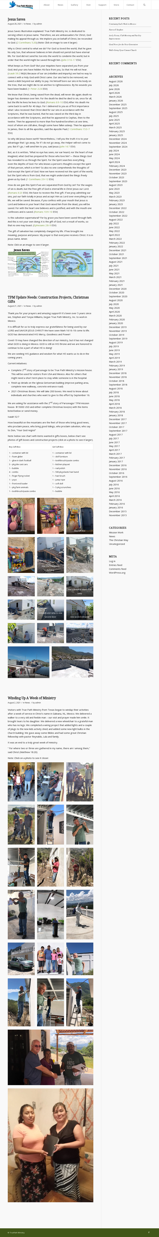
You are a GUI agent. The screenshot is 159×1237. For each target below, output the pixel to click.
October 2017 (116, 426)
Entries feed (115, 565)
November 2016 (118, 469)
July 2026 (114, 85)
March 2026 (115, 96)
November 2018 (118, 377)
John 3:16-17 (69, 59)
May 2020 (114, 307)
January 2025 (116, 135)
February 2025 (117, 131)
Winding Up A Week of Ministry (32, 698)
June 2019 (114, 350)
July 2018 (114, 392)
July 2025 (114, 115)
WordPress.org (117, 572)
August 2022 (116, 219)
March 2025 (115, 127)
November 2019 (118, 330)
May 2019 (114, 353)
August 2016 (116, 480)
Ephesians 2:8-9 (42, 225)
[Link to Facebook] (149, 1232)
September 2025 (118, 108)
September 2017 (118, 430)
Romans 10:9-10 (43, 211)
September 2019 (118, 338)
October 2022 (116, 211)
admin (39, 23)
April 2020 (114, 311)
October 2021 (116, 254)
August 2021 (116, 261)
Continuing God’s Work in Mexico (122, 23)
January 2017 (116, 461)
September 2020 (118, 296)
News (28, 23)
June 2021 (114, 269)
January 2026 (116, 100)
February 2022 (117, 242)
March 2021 (115, 277)
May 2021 (114, 273)
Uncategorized (117, 543)
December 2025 (118, 104)
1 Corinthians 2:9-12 (37, 179)
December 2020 (118, 288)
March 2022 (115, 238)
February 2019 (117, 365)
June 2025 (114, 119)
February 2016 (117, 503)
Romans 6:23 (16, 192)
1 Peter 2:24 (35, 88)
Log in (112, 561)
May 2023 (114, 192)
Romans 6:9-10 (55, 102)
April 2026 (114, 92)
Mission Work (116, 532)
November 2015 (118, 515)
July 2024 (114, 150)
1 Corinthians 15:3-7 (79, 129)
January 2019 (116, 369)
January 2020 (116, 323)
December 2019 (118, 327)
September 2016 (118, 476)
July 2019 (114, 346)
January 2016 (116, 507)
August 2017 (116, 434)
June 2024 (114, 154)
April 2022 (114, 234)
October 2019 (116, 334)
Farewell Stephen (116, 29)
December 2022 (118, 208)
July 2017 (114, 438)
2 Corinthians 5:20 (26, 42)
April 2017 (114, 449)
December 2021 (118, 250)
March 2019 (115, 361)
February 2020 (117, 319)
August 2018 (116, 388)
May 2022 (114, 231)
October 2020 (116, 292)
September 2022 (118, 215)
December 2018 (118, 373)
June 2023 (114, 188)
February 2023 (117, 200)
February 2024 (117, 165)
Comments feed (117, 568)
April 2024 (114, 162)
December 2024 (118, 138)
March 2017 (115, 453)
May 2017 (114, 446)
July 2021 (114, 265)
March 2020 (115, 315)
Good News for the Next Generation (123, 44)
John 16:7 (65, 146)
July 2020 (114, 304)
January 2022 (116, 246)
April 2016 (114, 495)
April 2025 (114, 123)
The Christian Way (118, 540)
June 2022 (114, 227)
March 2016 (115, 499)
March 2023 (115, 196)
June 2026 (114, 89)
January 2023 (116, 204)
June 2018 (114, 396)
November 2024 (118, 142)
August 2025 (116, 112)
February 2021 (117, 280)
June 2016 (114, 488)
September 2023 (118, 181)
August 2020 (116, 300)
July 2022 (114, 223)
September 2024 (118, 146)
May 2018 (114, 399)
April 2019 (114, 357)
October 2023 (116, 177)
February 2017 (117, 457)
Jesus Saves (16, 19)
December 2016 (118, 465)
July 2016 (114, 484)
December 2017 (118, 419)
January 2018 (116, 415)
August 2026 (116, 81)
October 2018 (116, 380)
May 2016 (114, 492)
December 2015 (118, 511)
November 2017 (118, 423)
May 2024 (114, 158)
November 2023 (118, 173)
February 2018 (117, 411)
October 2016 (116, 473)
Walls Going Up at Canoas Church (122, 50)
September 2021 (118, 258)
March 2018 (115, 407)
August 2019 (116, 342)
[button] (28, 263)
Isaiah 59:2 (14, 73)
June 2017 (114, 442)
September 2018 (118, 384)
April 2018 (114, 403)
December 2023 (118, 169)
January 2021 (116, 284)
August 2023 (116, 184)
